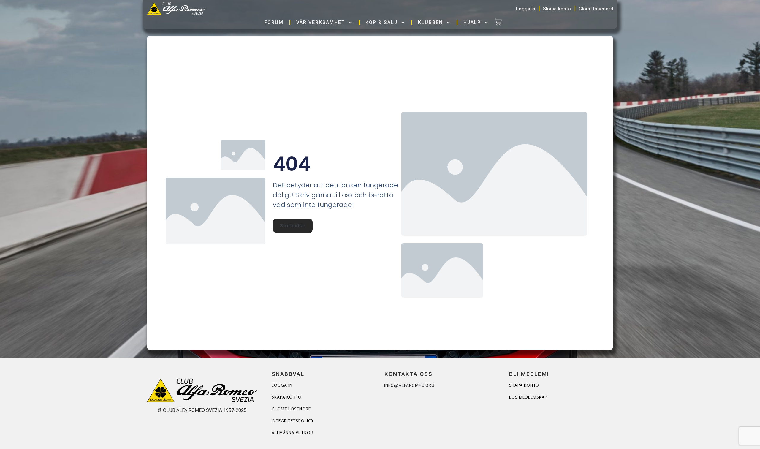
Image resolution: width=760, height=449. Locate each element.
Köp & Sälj (381, 22)
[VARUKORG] (498, 22)
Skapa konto (287, 396)
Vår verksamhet (320, 22)
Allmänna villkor (292, 432)
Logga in (282, 385)
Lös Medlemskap (528, 396)
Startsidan (292, 225)
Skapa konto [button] (557, 9)
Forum (274, 22)
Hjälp (472, 22)
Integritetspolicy (293, 420)
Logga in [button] (525, 9)
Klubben (430, 22)
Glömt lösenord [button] (596, 9)
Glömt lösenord (292, 408)
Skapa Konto (524, 385)
